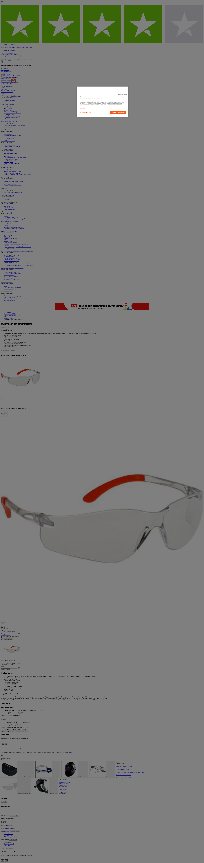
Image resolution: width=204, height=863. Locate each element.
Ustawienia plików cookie (85, 112)
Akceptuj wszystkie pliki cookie (118, 112)
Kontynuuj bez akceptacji (122, 94)
